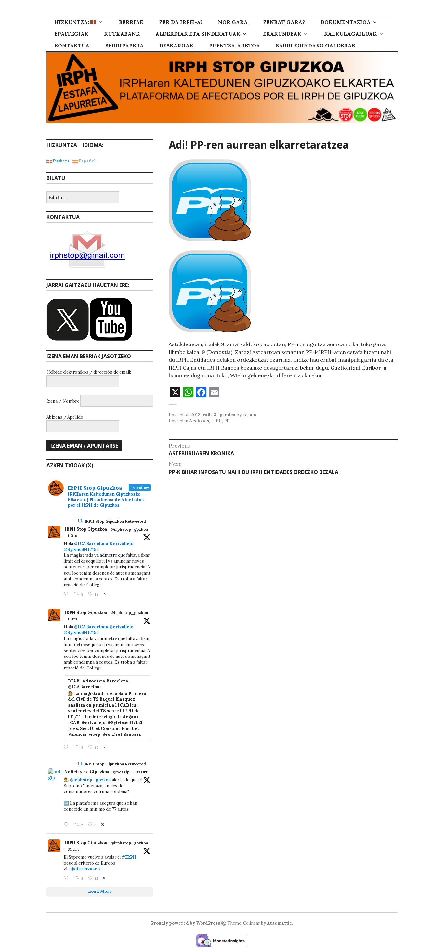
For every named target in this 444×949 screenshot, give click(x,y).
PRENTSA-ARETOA (234, 45)
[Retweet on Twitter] (80, 520)
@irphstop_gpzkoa (129, 529)
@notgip (121, 771)
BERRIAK (131, 22)
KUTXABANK (122, 34)
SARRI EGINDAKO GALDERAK (316, 45)
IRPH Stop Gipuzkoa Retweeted (115, 521)
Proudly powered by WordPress (185, 923)
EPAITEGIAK (71, 34)
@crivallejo (121, 543)
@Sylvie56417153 (81, 549)
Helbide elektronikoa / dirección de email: (88, 372)
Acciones (199, 420)
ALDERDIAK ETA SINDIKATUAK (197, 34)
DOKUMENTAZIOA (345, 22)
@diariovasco (85, 869)
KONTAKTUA (71, 45)
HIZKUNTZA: (72, 22)
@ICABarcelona (91, 543)
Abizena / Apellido (64, 417)
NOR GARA (233, 22)
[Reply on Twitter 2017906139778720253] (67, 594)
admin (249, 415)
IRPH (216, 420)
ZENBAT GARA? (284, 22)
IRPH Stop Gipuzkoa (85, 529)
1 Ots (72, 535)
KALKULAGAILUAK (350, 34)
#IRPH (129, 857)
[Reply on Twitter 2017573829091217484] (67, 824)
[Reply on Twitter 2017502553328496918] (67, 878)
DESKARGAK (176, 45)
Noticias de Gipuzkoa (87, 771)
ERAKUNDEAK (282, 34)
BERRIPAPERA (124, 45)
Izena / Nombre (62, 401)
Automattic (279, 923)
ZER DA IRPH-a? (180, 22)
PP (226, 420)
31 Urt (142, 771)
